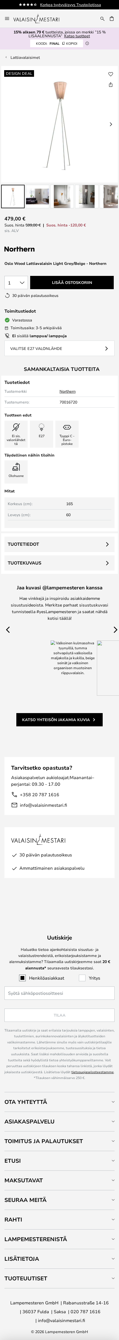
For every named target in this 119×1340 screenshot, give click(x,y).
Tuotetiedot (23, 544)
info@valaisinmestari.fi (43, 805)
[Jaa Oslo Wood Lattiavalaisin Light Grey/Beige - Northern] (111, 84)
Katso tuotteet (77, 35)
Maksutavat (23, 1180)
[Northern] (39, 249)
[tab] (59, 1102)
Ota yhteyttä (25, 1102)
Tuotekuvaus (24, 563)
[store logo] (40, 18)
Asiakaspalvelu (29, 1121)
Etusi (12, 1160)
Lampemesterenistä (35, 1239)
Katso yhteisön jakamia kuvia (56, 719)
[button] (13, 196)
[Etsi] (102, 18)
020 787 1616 (85, 1311)
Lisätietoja (21, 1258)
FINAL (56, 43)
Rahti (13, 1219)
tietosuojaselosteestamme (92, 1072)
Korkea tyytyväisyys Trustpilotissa (70, 4)
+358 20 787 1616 (39, 794)
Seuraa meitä (25, 1200)
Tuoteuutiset (25, 1278)
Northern (68, 391)
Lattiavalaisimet (25, 57)
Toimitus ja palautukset (43, 1141)
